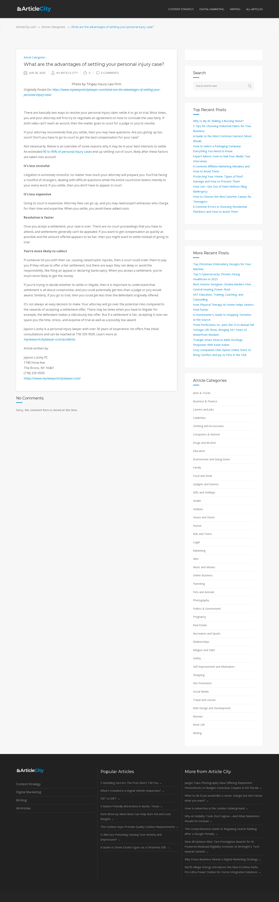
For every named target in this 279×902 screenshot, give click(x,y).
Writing (197, 733)
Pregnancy (199, 617)
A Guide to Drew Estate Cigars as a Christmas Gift (134, 847)
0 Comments (110, 73)
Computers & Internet (206, 434)
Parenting (199, 583)
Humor (197, 525)
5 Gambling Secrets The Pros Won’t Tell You (131, 783)
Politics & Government (207, 608)
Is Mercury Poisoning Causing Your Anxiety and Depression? (131, 837)
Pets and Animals (203, 592)
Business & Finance (205, 401)
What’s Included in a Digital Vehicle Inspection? (132, 790)
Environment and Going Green (211, 459)
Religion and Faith (204, 650)
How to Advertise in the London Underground (216, 808)
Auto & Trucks (202, 393)
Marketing (199, 550)
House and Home (204, 517)
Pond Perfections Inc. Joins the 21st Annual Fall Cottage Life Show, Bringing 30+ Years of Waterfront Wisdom (223, 329)
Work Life (199, 724)
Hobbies (198, 509)
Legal (196, 542)
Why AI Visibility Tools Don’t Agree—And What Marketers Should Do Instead (222, 818)
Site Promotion (202, 683)
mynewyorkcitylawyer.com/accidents (49, 339)
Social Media (201, 691)
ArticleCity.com (26, 27)
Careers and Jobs (203, 409)
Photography (201, 600)
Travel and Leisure (204, 700)
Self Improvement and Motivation (213, 666)
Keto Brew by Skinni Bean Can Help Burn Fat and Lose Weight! (135, 816)
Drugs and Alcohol (204, 443)
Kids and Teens (202, 534)
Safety (197, 658)
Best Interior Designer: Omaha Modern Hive (222, 284)
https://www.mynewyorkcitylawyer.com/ (52, 378)
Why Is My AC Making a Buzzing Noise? (218, 121)
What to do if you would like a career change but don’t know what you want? (223, 798)
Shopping (198, 675)
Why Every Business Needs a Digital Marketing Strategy (223, 859)
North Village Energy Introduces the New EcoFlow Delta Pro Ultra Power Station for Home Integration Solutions (223, 869)
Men (196, 559)
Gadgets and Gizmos (206, 484)
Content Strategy (28, 784)
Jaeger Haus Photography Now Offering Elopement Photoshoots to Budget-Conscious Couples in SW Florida (223, 785)
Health (197, 501)
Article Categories (53, 27)
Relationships (201, 641)
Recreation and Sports (206, 633)
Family (197, 467)
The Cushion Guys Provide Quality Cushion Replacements (139, 827)
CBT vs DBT (110, 798)
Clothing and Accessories (208, 426)
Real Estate (200, 625)
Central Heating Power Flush (211, 289)
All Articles (23, 808)
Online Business (203, 575)
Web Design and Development (212, 708)
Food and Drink (202, 476)
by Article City (67, 73)
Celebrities (199, 418)
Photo (76, 84)
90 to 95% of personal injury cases (67, 152)
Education (199, 451)
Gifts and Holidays (204, 492)
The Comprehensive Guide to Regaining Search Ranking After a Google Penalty (221, 831)
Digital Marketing (28, 792)
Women (198, 716)
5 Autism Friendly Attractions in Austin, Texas (131, 806)
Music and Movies (204, 567)
